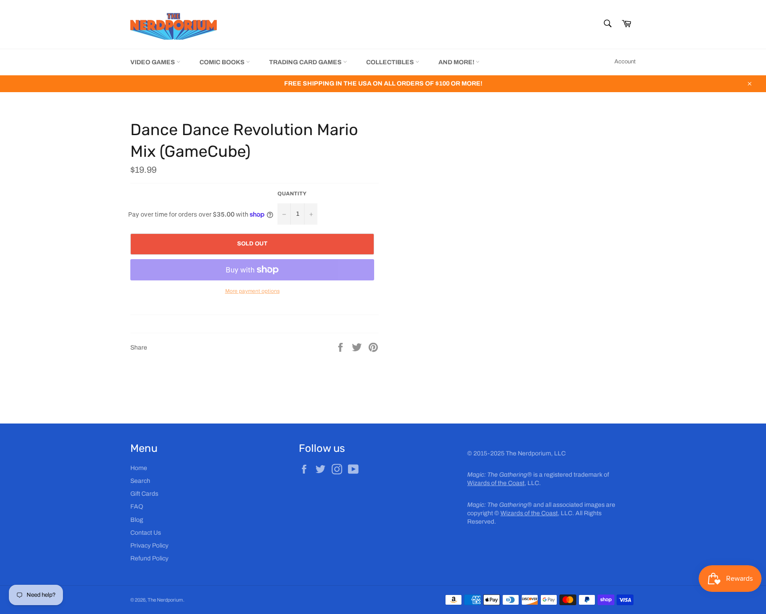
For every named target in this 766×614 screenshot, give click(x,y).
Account (625, 61)
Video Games (153, 62)
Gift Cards (144, 493)
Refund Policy (149, 558)
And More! (457, 62)
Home (138, 468)
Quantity (291, 193)
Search (140, 481)
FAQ (136, 506)
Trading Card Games (306, 62)
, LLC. (504, 483)
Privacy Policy (149, 545)
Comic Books (222, 62)
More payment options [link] (252, 291)
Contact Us (145, 532)
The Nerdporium (165, 599)
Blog (136, 520)
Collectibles (390, 62)
